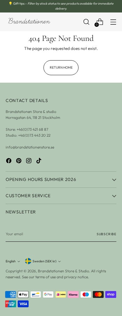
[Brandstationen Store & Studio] (29, 22)
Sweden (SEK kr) (44, 261)
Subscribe (106, 234)
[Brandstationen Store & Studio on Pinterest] (19, 161)
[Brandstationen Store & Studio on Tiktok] (39, 161)
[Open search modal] (86, 21)
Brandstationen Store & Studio (63, 271)
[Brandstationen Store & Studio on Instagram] (29, 161)
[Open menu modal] (113, 21)
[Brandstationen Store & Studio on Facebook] (9, 161)
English (11, 261)
